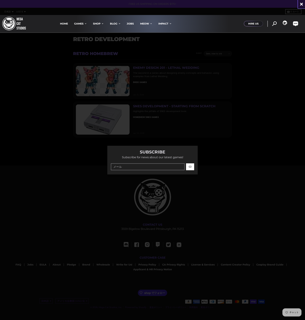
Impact (163, 23)
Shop (96, 23)
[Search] (274, 24)
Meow (144, 23)
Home (64, 23)
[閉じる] (301, 4)
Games (78, 23)
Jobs (130, 23)
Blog (113, 23)
